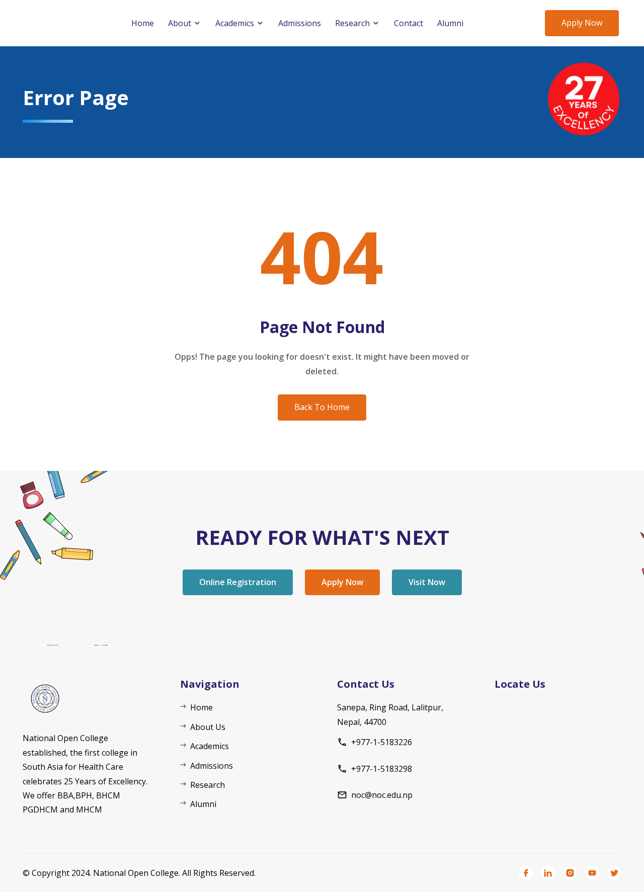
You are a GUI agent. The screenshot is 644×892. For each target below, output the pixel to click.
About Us (207, 727)
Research (352, 23)
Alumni (450, 23)
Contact (408, 23)
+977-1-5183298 (381, 768)
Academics (234, 23)
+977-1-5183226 (381, 742)
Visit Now (427, 582)
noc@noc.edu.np (382, 794)
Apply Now (581, 22)
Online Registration (237, 582)
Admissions (299, 23)
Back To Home (322, 407)
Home (142, 23)
